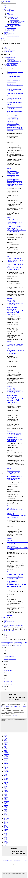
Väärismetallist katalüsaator (13, 24)
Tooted (5, 16)
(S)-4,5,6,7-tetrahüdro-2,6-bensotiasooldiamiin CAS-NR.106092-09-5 (15, 478)
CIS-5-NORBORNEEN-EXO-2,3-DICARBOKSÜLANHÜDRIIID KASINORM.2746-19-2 (16, 583)
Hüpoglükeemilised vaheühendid (17, 21)
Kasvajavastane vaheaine (15, 22)
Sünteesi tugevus (10, 29)
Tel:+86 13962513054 (6, 1)
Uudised (6, 32)
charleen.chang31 (8, 670)
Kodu (5, 7)
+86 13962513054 (8, 681)
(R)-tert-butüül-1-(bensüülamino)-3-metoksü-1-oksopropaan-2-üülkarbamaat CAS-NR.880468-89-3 (15, 311)
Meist (5, 622)
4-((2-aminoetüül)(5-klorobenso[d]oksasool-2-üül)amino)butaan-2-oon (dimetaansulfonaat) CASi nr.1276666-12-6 (15, 182)
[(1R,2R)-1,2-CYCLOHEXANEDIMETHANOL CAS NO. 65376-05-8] (16, 511)
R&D (8, 13)
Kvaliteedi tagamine (11, 30)
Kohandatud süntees (11, 28)
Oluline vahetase (13, 18)
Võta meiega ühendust (9, 33)
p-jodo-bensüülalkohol (18, 643)
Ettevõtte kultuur (10, 12)
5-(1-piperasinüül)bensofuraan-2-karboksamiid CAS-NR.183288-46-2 (15, 351)
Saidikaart (3, 641)
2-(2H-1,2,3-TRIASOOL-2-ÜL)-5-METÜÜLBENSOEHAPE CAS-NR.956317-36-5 (15, 267)
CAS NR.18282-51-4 (18, 645)
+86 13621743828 (8, 684)
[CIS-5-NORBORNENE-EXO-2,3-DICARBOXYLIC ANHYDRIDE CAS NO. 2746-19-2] (15, 578)
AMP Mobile (9, 641)
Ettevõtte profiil (10, 10)
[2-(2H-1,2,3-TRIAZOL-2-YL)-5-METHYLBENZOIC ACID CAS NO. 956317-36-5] (15, 261)
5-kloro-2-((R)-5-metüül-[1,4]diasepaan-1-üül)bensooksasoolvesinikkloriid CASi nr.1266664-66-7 (16, 229)
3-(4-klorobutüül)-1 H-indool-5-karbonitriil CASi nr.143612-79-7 (15, 439)
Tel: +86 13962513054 (9, 630)
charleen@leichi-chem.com (10, 659)
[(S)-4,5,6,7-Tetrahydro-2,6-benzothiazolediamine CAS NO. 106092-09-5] (15, 473)
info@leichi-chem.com (9, 625)
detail (11, 168)
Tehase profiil (10, 14)
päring (8, 168)
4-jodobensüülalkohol (6, 642)
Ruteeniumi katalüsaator (15, 25)
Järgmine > (4, 617)
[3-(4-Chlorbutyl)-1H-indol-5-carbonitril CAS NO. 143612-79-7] (15, 434)
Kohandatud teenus (8, 26)
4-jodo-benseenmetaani (16, 642)
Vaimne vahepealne (14, 20)
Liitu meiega (6, 34)
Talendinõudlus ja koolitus (13, 36)
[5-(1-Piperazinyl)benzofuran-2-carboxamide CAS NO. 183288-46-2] (15, 345)
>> (7, 617)
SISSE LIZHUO (8, 9)
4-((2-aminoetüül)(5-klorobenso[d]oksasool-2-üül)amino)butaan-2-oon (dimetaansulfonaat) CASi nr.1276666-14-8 (15, 127)
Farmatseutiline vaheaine (12, 17)
